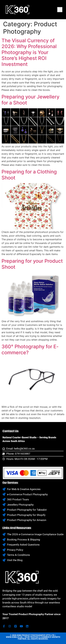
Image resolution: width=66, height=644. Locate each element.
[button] (59, 9)
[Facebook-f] (3, 626)
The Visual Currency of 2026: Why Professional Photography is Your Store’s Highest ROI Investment (29, 52)
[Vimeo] (15, 626)
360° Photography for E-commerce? (30, 349)
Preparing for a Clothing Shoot (29, 175)
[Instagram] (9, 626)
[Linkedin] (27, 626)
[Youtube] (21, 626)
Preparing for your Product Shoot (32, 264)
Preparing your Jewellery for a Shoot (30, 100)
